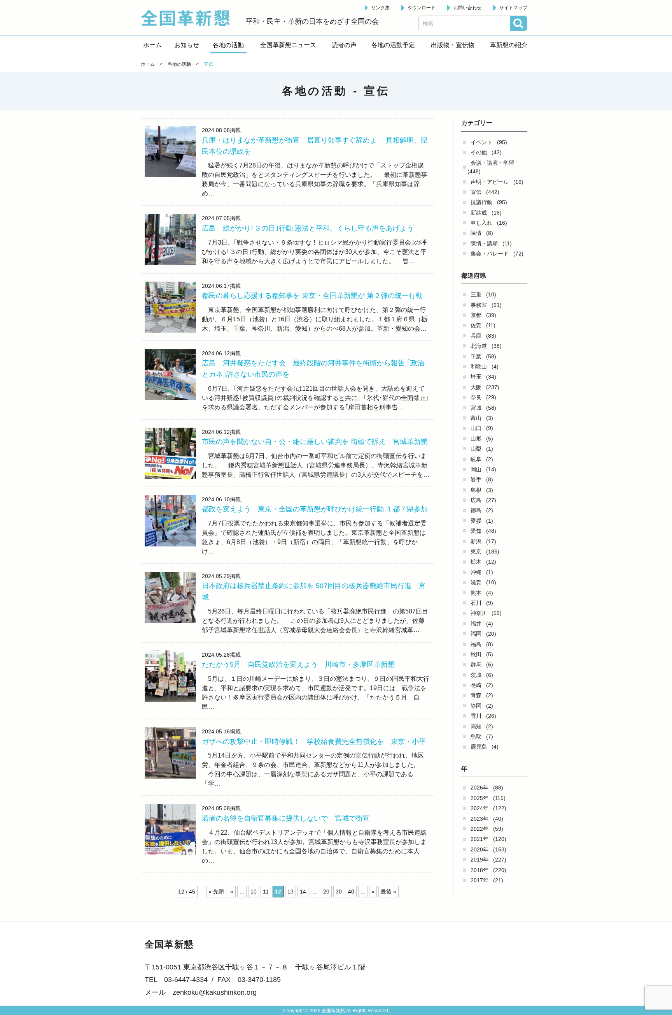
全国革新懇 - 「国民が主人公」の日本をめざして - (189, 18)
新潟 (476, 541)
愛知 (476, 531)
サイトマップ (513, 8)
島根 (476, 490)
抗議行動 (481, 202)
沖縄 (476, 572)
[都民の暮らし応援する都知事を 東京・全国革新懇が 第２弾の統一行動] (170, 307)
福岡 (476, 634)
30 (339, 891)
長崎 (476, 685)
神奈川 (479, 613)
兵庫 (476, 336)
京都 (476, 315)
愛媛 (476, 521)
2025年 (479, 798)
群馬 (476, 664)
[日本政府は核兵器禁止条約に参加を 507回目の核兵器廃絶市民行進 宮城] (170, 597)
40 (351, 891)
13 (290, 891)
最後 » (388, 891)
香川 (476, 716)
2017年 (479, 880)
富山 (476, 418)
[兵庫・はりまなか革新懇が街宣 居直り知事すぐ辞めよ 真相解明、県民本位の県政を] (170, 151)
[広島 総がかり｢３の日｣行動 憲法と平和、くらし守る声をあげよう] (170, 239)
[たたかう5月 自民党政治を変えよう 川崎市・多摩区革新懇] (170, 676)
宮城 (476, 408)
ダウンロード (422, 8)
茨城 (476, 675)
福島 (476, 644)
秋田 (476, 654)
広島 (476, 500)
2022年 (479, 829)
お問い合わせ (467, 8)
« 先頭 (216, 891)
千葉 (476, 356)
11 (266, 891)
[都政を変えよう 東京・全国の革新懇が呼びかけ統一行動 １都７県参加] (170, 520)
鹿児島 (479, 747)
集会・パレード (490, 253)
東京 (476, 551)
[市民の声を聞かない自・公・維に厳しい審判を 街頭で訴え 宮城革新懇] (170, 453)
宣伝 (476, 192)
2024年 (479, 808)
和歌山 (479, 366)
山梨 (476, 449)
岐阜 (476, 459)
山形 (476, 438)
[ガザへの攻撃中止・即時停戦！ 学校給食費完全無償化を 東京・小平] (170, 753)
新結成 (479, 213)
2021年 (479, 839)
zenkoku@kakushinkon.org (215, 992)
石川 (476, 603)
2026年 (479, 787)
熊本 (476, 593)
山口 (476, 428)
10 (253, 891)
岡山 (476, 469)
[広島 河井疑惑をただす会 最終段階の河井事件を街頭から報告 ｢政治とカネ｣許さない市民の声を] (170, 374)
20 (326, 891)
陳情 (476, 233)
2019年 (479, 859)
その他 (479, 152)
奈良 (476, 397)
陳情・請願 (484, 243)
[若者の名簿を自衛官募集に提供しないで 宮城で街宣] (170, 829)
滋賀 (476, 582)
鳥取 (476, 736)
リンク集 (380, 8)
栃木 (476, 562)
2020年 (479, 849)
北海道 (479, 346)
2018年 (479, 870)
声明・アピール (490, 182)
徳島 (476, 510)
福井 (476, 623)
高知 (476, 726)
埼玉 (476, 377)
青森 (476, 695)
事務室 (479, 305)
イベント (481, 142)
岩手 (476, 479)
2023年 (479, 819)
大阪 (476, 387)
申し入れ (481, 223)
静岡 (476, 706)
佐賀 (476, 325)
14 (303, 891)
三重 (476, 294)
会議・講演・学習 (492, 163)
